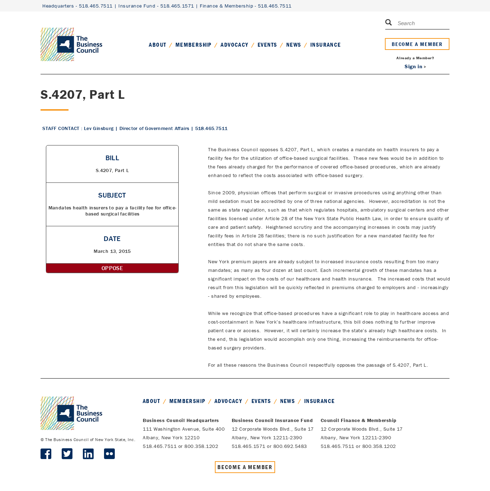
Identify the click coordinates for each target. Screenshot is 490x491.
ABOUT (157, 44)
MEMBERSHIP (193, 44)
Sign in (413, 66)
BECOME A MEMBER (417, 44)
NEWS (293, 44)
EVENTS (267, 44)
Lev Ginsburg (99, 128)
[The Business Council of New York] (71, 35)
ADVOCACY (234, 44)
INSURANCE (325, 44)
